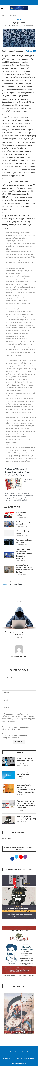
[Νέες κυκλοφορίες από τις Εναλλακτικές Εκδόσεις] (8, 775)
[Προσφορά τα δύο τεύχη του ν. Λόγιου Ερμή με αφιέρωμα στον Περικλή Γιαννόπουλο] (8, 804)
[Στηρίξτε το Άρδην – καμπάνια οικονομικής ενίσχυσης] (8, 761)
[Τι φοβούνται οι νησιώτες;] (9, 515)
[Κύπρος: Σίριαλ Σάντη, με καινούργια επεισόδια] (19, 617)
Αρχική (4, 15)
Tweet (5, 584)
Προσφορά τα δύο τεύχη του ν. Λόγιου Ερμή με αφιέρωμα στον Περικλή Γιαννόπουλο (26, 804)
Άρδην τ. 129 (31, 51)
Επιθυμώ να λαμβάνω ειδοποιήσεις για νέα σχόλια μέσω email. (17, 728)
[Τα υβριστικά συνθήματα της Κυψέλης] (9, 524)
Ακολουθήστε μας (9, 839)
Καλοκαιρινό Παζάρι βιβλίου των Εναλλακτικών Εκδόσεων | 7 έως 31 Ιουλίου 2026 (26, 788)
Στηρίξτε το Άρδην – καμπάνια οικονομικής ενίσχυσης (25, 760)
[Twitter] (16, 1050)
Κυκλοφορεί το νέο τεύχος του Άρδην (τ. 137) (26, 818)
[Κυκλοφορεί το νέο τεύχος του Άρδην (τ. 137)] (8, 820)
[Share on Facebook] (17, 594)
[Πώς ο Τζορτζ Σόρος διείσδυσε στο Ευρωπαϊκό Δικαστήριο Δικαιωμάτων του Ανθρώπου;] (9, 555)
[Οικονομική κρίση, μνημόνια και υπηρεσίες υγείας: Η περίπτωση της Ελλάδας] (9, 569)
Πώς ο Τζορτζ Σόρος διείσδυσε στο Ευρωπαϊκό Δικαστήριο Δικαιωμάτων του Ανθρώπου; (24, 553)
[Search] (36, 8)
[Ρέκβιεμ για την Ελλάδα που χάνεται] (9, 542)
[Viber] (26, 1050)
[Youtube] (21, 1050)
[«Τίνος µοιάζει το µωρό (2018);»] (9, 533)
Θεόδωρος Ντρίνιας (13, 26)
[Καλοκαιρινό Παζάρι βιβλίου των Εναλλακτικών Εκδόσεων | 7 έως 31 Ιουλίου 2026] (8, 788)
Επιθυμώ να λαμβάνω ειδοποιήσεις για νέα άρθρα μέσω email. (17, 736)
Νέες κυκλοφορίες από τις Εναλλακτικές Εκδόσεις (25, 774)
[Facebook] (16, 2)
